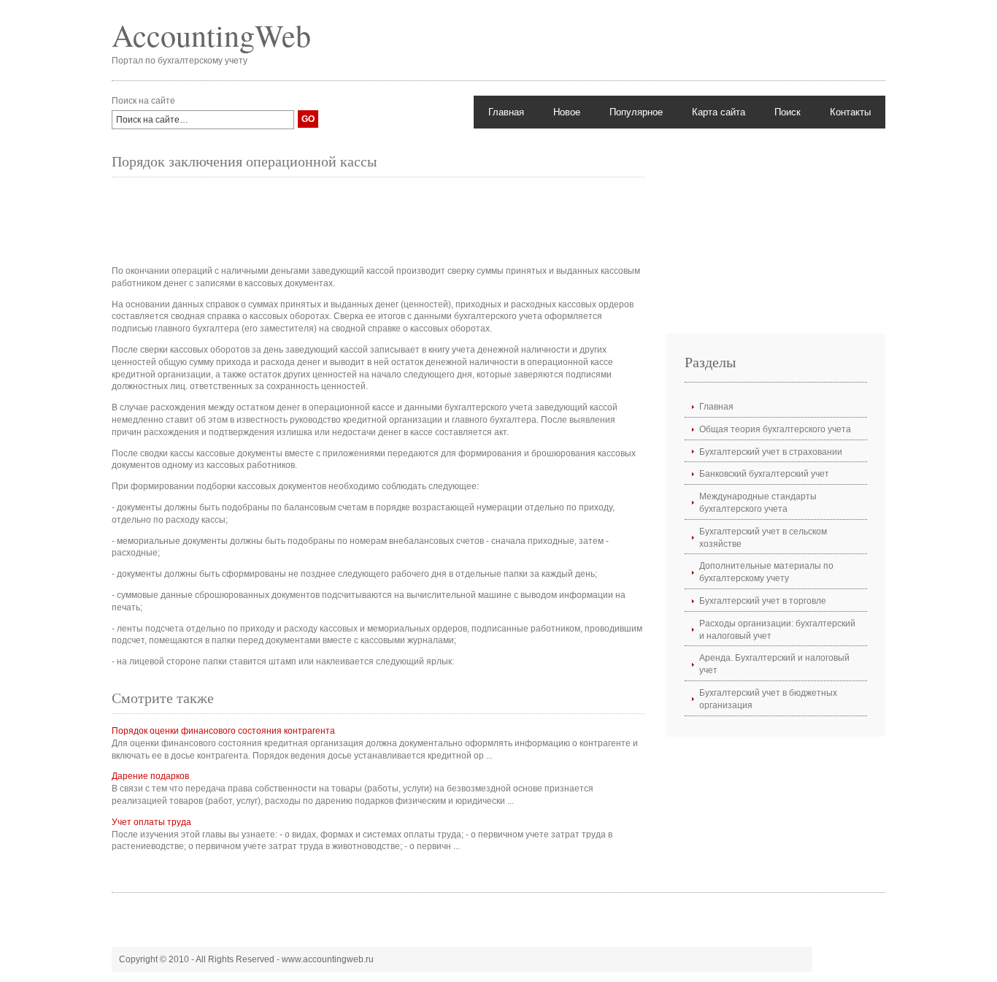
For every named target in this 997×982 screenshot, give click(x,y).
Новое (566, 112)
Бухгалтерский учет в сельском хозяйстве (763, 537)
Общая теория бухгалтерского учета (775, 429)
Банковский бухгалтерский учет (764, 474)
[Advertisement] (377, 221)
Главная (506, 112)
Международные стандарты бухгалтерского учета (758, 502)
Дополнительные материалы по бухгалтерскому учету (766, 572)
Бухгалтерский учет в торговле (762, 601)
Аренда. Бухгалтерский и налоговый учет (774, 664)
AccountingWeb (211, 35)
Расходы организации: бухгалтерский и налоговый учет (777, 629)
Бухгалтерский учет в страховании (770, 452)
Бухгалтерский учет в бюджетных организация (768, 699)
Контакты (850, 112)
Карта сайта (718, 112)
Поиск (787, 112)
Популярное (636, 112)
